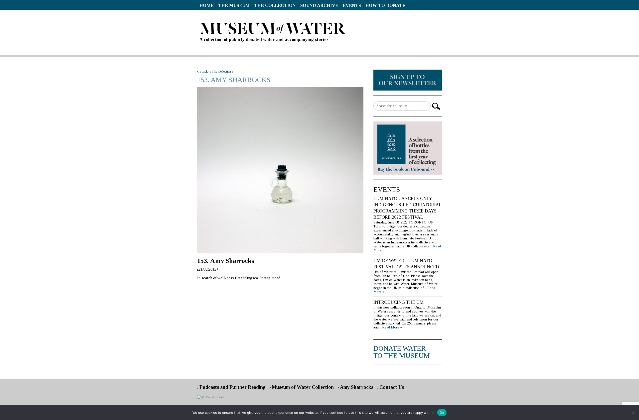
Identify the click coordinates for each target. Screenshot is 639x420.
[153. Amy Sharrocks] (280, 170)
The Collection (275, 5)
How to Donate (385, 5)
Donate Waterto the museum (401, 351)
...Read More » (391, 327)
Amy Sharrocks (356, 387)
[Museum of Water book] (407, 80)
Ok (442, 413)
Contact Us (391, 387)
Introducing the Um (398, 302)
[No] (632, 412)
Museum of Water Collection (303, 387)
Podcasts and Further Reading (232, 387)
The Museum (234, 5)
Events (352, 5)
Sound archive (319, 5)
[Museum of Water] (319, 28)
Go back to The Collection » (215, 71)
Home (206, 5)
